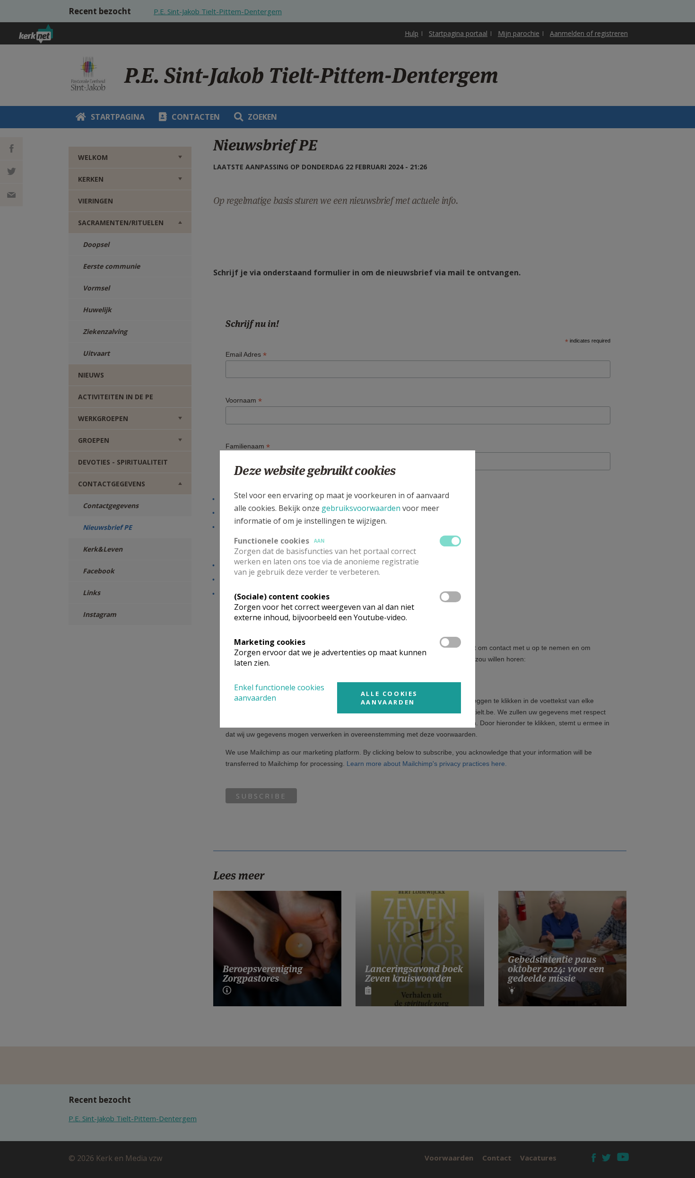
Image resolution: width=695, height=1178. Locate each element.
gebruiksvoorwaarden (360, 508)
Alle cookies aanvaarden (389, 697)
